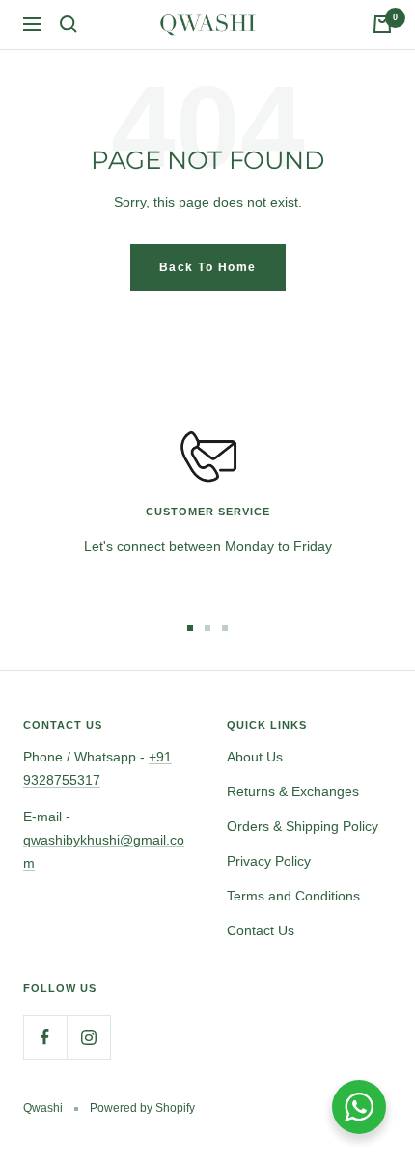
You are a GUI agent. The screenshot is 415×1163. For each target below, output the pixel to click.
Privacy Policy (269, 861)
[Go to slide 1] (190, 628)
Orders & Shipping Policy (302, 826)
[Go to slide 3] (225, 628)
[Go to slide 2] (207, 628)
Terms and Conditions (293, 895)
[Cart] (382, 24)
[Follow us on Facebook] (45, 1037)
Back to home (208, 267)
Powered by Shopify (142, 1108)
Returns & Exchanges (293, 791)
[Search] (68, 24)
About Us (255, 756)
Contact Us (260, 930)
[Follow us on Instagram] (88, 1037)
